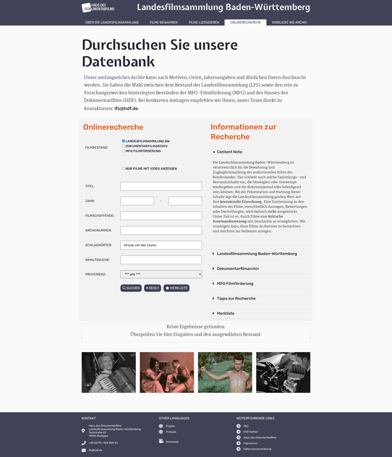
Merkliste (225, 313)
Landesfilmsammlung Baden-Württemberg (257, 253)
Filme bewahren (164, 22)
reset (153, 288)
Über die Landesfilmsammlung (112, 22)
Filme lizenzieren (204, 22)
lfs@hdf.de (126, 108)
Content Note (229, 151)
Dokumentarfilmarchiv (238, 268)
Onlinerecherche (245, 22)
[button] (260, 152)
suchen (133, 288)
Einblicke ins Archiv (289, 22)
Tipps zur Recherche (236, 298)
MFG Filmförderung (235, 283)
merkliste (178, 288)
